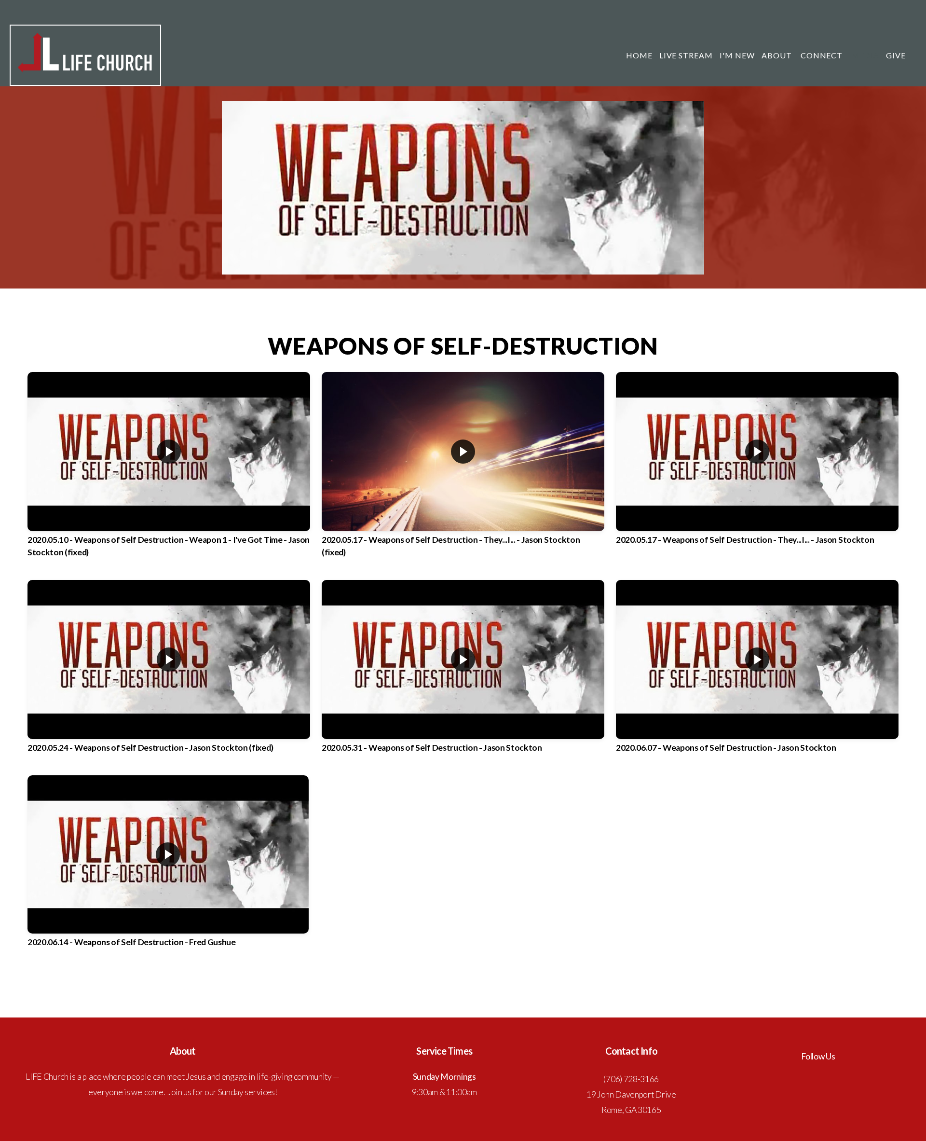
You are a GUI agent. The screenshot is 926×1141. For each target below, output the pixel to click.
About (778, 55)
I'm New (737, 55)
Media (865, 55)
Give (896, 55)
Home (639, 55)
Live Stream (686, 55)
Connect (823, 55)
